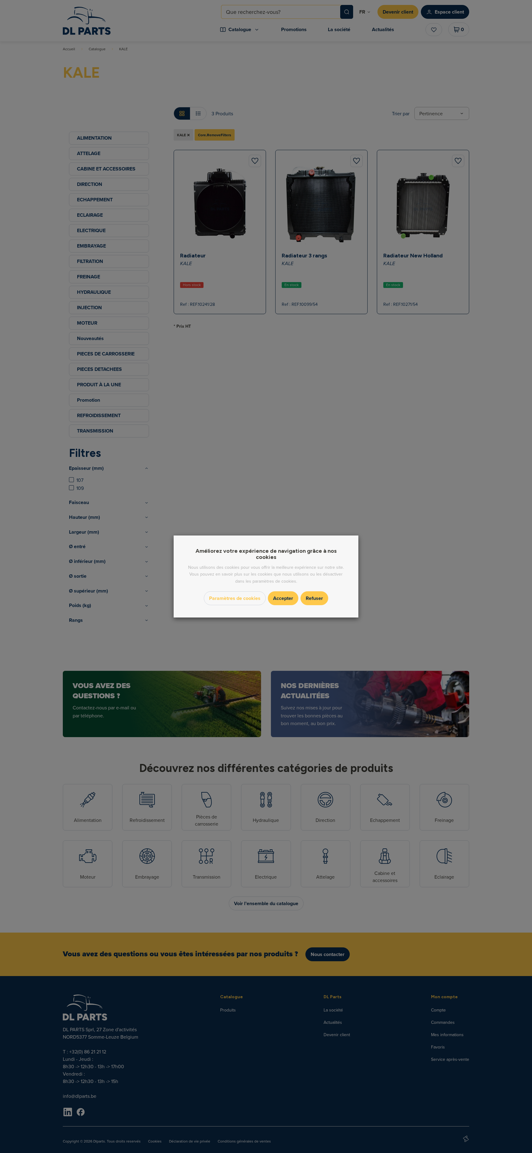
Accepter (283, 598)
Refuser (314, 598)
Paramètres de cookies (234, 598)
